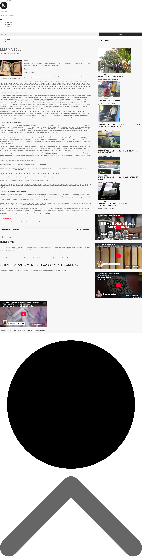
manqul (38, 221)
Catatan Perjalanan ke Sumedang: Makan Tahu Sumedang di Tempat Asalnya (119, 126)
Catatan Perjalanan (103, 74)
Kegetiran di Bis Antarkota (110, 100)
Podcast (9, 26)
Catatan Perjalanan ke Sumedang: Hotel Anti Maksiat (118, 178)
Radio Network (10, 28)
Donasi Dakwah (11, 24)
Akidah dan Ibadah (5, 218)
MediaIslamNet (4, 11)
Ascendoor (30, 330)
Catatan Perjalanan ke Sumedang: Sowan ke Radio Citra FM (117, 152)
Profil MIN (9, 22)
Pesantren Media (11, 30)
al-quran (8, 221)
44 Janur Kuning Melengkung (111, 76)
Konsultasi (31, 221)
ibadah (15, 221)
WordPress (42, 330)
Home (8, 21)
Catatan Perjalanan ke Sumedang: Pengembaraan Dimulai (113, 204)
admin (17, 53)
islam (24, 221)
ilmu (20, 221)
